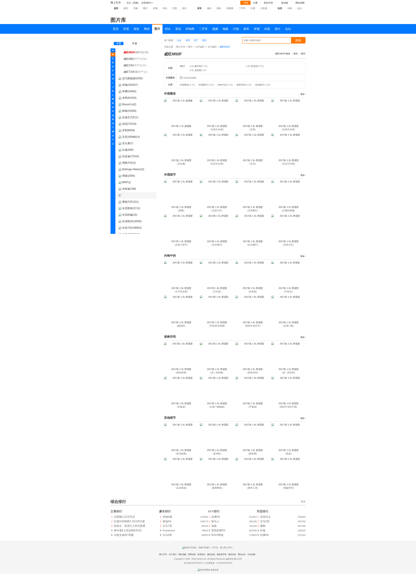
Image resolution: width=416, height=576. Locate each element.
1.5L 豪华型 (195, 66)
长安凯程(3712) (131, 208)
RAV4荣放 (217, 535)
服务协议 (232, 554)
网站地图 (182, 554)
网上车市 (115, 2)
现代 (204, 40)
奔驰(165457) (130, 84)
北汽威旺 (200, 46)
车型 (174, 8)
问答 (289, 8)
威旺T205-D (135, 71)
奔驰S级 (167, 516)
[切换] (135, 2)
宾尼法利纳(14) (131, 136)
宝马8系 (167, 535)
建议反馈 (211, 554)
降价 (219, 8)
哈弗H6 (215, 516)
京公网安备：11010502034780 (218, 563)
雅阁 (262, 526)
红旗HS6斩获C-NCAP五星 (129, 521)
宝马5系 (264, 521)
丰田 (187, 40)
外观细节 (206, 84)
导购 (135, 8)
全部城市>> (147, 2)
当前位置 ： (170, 46)
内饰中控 (225, 84)
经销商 (230, 8)
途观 (214, 526)
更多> (303, 94)
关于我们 (173, 554)
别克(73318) (129, 123)
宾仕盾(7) (127, 143)
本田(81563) (129, 97)
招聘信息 (192, 554)
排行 (184, 8)
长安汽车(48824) (132, 227)
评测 (155, 8)
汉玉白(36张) (189, 77)
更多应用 (268, 2)
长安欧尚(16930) (132, 221)
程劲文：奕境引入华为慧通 (129, 526)
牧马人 (215, 521)
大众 (179, 40)
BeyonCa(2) (129, 104)
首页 (116, 29)
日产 (196, 40)
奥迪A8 (167, 521)
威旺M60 (135, 58)
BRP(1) (126, 182)
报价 (209, 8)
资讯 (178, 29)
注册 (255, 2)
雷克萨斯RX (218, 530)
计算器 (263, 8)
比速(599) (127, 149)
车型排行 (262, 511)
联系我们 (201, 554)
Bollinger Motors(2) (133, 169)
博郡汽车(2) (129, 162)
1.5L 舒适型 (252, 66)
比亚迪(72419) (130, 156)
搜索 (298, 40)
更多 (303, 501)
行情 (253, 8)
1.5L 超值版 (195, 70)
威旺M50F (136, 52)
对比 (165, 8)
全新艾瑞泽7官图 (124, 535)
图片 (145, 8)
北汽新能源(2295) (132, 78)
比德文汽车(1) (130, 117)
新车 (126, 8)
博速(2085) (128, 175)
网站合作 (242, 554)
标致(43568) (129, 110)
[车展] (135, 39)
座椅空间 (244, 84)
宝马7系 (167, 526)
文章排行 (116, 511)
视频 (215, 29)
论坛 (299, 8)
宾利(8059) (128, 130)
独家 (225, 29)
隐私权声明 (222, 554)
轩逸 (262, 530)
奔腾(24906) (129, 91)
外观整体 (187, 84)
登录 (246, 2)
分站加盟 (251, 554)
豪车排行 (165, 511)
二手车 (242, 8)
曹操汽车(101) (130, 201)
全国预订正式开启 (124, 516)
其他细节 (263, 84)
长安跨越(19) (129, 214)
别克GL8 (265, 516)
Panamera (169, 530)
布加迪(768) (129, 188)
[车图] (119, 39)
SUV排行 (214, 511)
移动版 (284, 2)
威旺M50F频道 (282, 53)
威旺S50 (135, 65)
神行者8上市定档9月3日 (128, 530)
